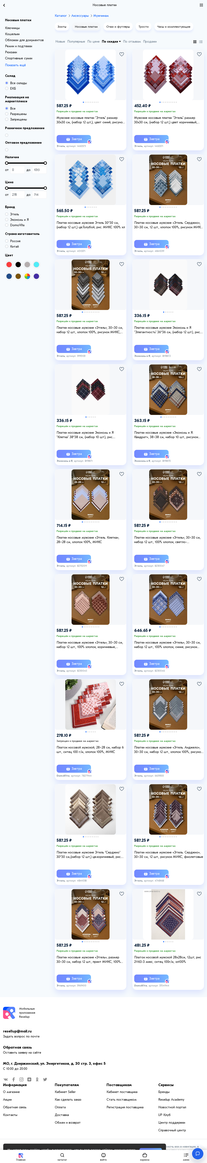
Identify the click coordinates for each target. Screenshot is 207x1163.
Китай (14, 246)
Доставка (62, 1115)
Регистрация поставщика (125, 1107)
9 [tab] (97, 102)
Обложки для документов (24, 40)
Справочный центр (172, 1130)
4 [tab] (88, 102)
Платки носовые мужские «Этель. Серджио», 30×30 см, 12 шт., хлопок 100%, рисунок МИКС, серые (169, 225)
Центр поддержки (171, 1122)
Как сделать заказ (68, 1099)
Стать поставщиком (122, 1099)
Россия (15, 241)
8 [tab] (96, 102)
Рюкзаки (11, 52)
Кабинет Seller (65, 1092)
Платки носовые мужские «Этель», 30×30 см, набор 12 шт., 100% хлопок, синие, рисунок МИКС (167, 645)
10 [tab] (176, 102)
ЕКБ (13, 88)
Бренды (164, 1092)
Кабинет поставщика (122, 1092)
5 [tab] (90, 102)
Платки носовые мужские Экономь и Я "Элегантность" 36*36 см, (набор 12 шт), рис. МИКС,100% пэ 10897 (167, 330)
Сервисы (166, 1085)
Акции (7, 1099)
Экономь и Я (19, 220)
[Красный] (9, 265)
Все (13, 108)
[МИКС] (27, 276)
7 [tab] (94, 102)
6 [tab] (92, 102)
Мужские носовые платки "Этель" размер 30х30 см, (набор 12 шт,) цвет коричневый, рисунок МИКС (165, 120)
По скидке (110, 41)
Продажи (150, 41)
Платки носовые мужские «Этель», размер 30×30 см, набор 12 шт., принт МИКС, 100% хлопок (89, 960)
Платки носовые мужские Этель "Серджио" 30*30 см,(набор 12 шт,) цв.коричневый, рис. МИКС (89, 855)
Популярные (76, 41)
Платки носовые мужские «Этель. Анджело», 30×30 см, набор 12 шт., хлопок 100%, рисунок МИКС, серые (168, 750)
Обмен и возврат (68, 1122)
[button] (186, 1156)
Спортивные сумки (18, 58)
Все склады (18, 83)
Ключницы (12, 28)
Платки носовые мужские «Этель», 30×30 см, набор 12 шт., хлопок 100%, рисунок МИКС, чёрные (90, 330)
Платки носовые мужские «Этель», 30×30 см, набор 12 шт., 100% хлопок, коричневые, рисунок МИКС (90, 645)
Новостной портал (172, 1107)
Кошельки (12, 34)
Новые (60, 41)
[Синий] (9, 276)
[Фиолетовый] (36, 276)
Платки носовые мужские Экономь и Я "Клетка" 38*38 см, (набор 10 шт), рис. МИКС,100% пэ (85, 435)
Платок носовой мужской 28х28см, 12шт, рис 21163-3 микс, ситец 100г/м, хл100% (167, 960)
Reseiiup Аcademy (171, 1099)
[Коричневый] (18, 276)
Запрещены (18, 119)
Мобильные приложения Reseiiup (27, 1013)
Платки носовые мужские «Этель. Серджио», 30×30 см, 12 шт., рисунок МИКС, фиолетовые (168, 855)
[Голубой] (36, 265)
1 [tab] (83, 102)
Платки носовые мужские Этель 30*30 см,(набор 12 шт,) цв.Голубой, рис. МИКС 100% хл (91, 225)
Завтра (76, 139)
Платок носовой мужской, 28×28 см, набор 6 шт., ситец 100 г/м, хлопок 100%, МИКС (90, 750)
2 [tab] (85, 102)
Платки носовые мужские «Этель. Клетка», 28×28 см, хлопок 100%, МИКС (88, 540)
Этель (14, 214)
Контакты (10, 1115)
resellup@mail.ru (17, 1031)
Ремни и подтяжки (18, 46)
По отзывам (132, 41)
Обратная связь (17, 1047)
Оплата (60, 1107)
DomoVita (17, 225)
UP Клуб (164, 1115)
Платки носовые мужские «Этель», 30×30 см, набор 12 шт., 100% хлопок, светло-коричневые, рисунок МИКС (167, 540)
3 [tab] (87, 102)
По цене (93, 41)
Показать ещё (15, 65)
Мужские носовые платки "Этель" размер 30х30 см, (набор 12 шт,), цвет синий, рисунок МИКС (90, 120)
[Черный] (18, 265)
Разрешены (18, 114)
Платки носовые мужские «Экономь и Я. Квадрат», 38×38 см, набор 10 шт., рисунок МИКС (166, 435)
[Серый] (27, 265)
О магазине (11, 1092)
